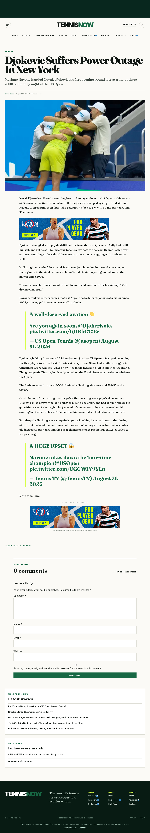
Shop (133, 35)
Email (17, 637)
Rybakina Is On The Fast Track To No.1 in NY (30, 712)
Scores (26, 35)
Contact (132, 804)
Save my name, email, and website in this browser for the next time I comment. (57, 668)
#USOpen (67, 463)
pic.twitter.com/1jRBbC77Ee (64, 331)
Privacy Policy (70, 828)
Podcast (105, 35)
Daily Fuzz (120, 35)
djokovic (25, 546)
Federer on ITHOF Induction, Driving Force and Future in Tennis (41, 728)
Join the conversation (125, 572)
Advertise (133, 800)
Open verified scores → (20, 761)
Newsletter (129, 24)
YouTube (92, 796)
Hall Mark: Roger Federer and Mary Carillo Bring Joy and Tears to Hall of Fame (48, 717)
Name (17, 624)
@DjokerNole (94, 326)
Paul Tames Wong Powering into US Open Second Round (37, 706)
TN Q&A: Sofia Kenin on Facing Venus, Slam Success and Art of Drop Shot (45, 723)
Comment (19, 595)
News (15, 35)
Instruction (88, 35)
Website (17, 651)
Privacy (133, 818)
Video (74, 35)
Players (63, 35)
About (131, 796)
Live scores (113, 800)
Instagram (92, 800)
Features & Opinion (44, 35)
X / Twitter (92, 804)
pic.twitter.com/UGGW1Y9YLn (67, 469)
